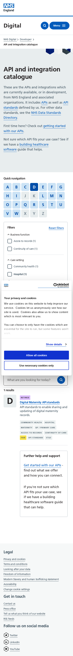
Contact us (9, 603)
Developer (25, 39)
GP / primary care (45, 427)
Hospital (50, 422)
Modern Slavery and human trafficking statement (31, 579)
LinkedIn (15, 642)
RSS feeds (9, 618)
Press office (10, 609)
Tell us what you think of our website (24, 613)
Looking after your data (17, 569)
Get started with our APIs (42, 465)
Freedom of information (17, 574)
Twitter (14, 635)
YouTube (15, 649)
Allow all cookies (36, 355)
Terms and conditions (15, 564)
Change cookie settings (17, 589)
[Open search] (45, 25)
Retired (25, 397)
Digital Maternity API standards (40, 402)
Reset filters (56, 228)
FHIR (23, 438)
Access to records (31, 433)
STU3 (48, 438)
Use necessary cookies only (36, 365)
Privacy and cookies (14, 559)
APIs (44, 102)
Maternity (26, 427)
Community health (31, 422)
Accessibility (10, 584)
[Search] (61, 380)
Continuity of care (56, 433)
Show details (54, 344)
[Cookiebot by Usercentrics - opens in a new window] (53, 285)
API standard (35, 438)
